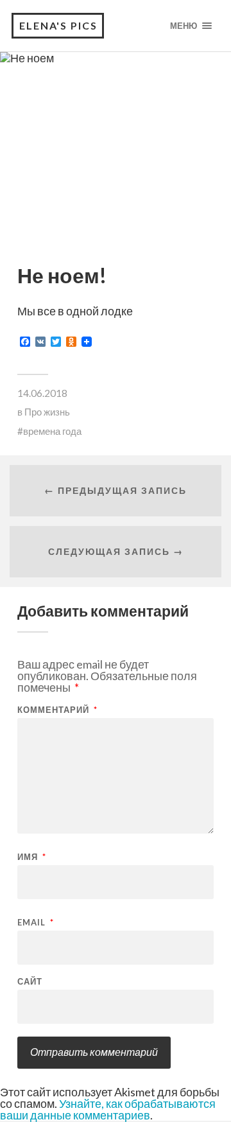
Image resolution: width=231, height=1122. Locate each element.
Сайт (29, 981)
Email (35, 922)
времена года (52, 431)
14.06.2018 (42, 393)
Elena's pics (58, 25)
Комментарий (57, 710)
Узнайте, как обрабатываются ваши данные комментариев (108, 1109)
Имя (31, 857)
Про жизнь (47, 411)
